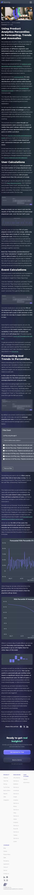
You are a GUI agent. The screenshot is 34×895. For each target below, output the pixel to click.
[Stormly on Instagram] (7, 880)
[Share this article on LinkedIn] (27, 727)
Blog (4, 848)
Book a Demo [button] (17, 760)
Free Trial (5, 781)
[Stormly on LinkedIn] (4, 876)
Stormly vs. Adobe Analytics (16, 819)
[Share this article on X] (24, 727)
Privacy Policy (6, 854)
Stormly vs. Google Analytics (16, 797)
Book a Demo (6, 790)
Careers (5, 851)
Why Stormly (16, 777)
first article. (14, 351)
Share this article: (12, 726)
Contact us (6, 873)
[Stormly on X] (4, 880)
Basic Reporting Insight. (14, 183)
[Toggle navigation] (31, 2)
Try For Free (6, 787)
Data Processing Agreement (6, 861)
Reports (5, 793)
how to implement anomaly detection (15, 157)
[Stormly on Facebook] (7, 876)
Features (5, 777)
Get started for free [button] (17, 752)
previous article (18, 77)
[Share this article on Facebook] (21, 727)
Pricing (5, 784)
